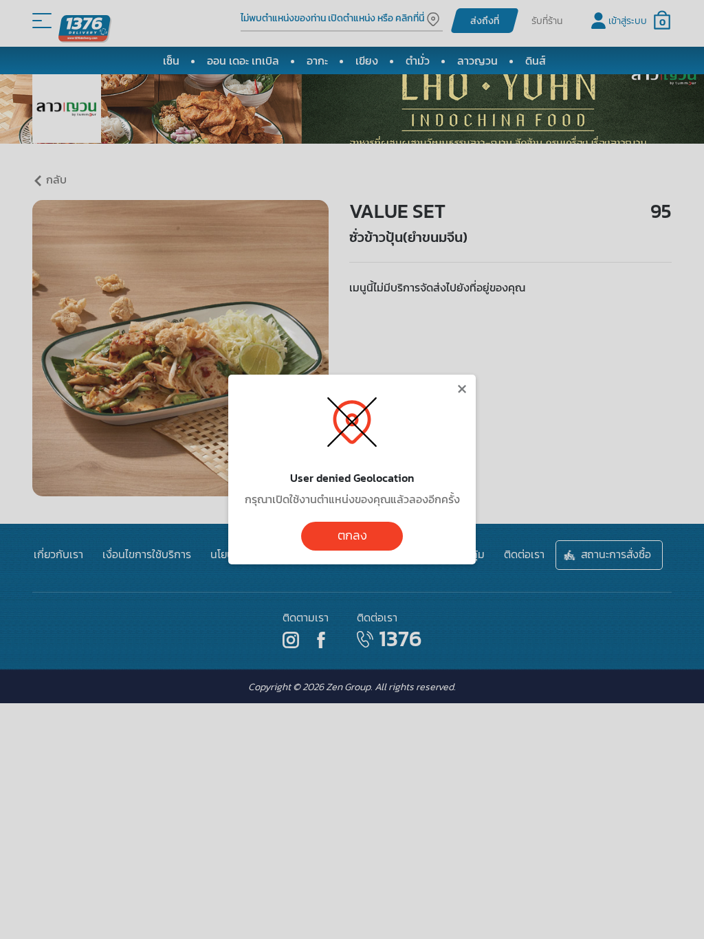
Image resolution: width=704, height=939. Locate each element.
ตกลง (352, 535)
